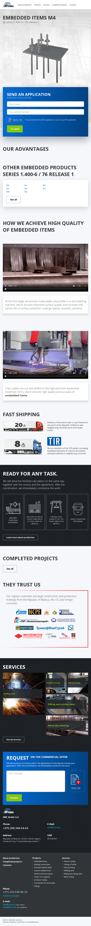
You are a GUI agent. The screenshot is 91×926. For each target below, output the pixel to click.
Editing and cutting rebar (73, 874)
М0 (7, 185)
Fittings (37, 886)
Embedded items (40, 861)
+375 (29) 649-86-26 (15, 892)
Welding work (69, 870)
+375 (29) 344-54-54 (15, 828)
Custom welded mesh (42, 870)
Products (37, 5)
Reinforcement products (43, 874)
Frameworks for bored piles (44, 883)
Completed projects (59, 5)
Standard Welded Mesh (43, 867)
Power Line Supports (42, 877)
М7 (44, 188)
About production (25, 5)
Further (14, 797)
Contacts (72, 5)
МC (26, 191)
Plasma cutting (69, 861)
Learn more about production (20, 537)
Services (46, 5)
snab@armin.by (10, 907)
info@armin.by (53, 827)
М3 (7, 188)
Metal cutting (69, 877)
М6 (26, 188)
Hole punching (69, 867)
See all (13, 199)
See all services (13, 739)
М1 (26, 185)
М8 (7, 191)
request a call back (11, 895)
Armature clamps (40, 880)
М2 (44, 185)
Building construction (42, 864)
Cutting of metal (70, 864)
